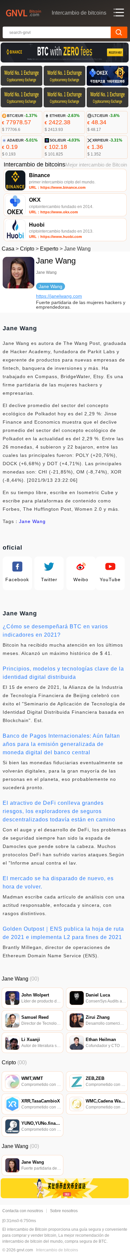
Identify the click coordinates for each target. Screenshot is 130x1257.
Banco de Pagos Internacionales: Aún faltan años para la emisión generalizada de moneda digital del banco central (61, 744)
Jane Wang (32, 521)
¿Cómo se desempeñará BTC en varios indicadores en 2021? (55, 631)
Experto (49, 249)
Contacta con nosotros (22, 1211)
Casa (8, 249)
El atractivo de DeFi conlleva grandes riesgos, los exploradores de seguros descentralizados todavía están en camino (59, 811)
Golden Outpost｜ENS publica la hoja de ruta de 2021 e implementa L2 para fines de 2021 (63, 933)
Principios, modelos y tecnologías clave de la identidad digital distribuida (63, 673)
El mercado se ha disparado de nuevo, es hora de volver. (58, 883)
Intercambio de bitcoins (57, 1250)
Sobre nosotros (64, 1211)
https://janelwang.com (59, 296)
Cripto (27, 249)
